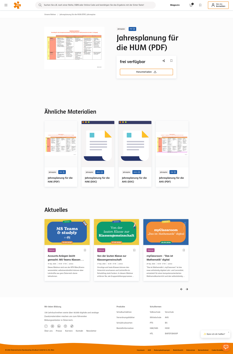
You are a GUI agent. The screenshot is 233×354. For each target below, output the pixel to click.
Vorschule (169, 312)
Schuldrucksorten (124, 323)
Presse (59, 331)
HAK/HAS (154, 328)
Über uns (48, 331)
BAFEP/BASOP (171, 333)
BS (166, 323)
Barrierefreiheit (203, 350)
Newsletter (91, 331)
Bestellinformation (125, 328)
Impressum (141, 350)
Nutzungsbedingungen (162, 350)
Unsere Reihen (50, 14)
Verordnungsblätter (125, 317)
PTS (151, 323)
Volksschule (155, 312)
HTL (151, 333)
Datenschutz (190, 350)
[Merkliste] (200, 5)
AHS (167, 317)
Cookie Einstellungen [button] (219, 350)
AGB (149, 350)
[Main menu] (6, 5)
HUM (167, 328)
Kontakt (79, 331)
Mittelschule (155, 317)
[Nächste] (163, 60)
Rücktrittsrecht (178, 350)
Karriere (69, 331)
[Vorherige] (181, 289)
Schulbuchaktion (124, 312)
